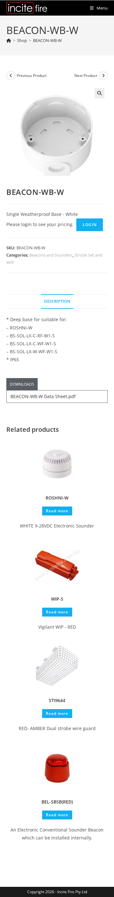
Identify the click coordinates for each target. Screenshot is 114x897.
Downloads (22, 384)
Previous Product (32, 75)
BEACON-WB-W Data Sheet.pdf (43, 396)
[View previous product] (10, 75)
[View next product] (103, 75)
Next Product (85, 75)
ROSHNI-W (57, 498)
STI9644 (57, 700)
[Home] (8, 40)
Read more (57, 511)
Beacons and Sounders (51, 255)
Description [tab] (57, 301)
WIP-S (57, 599)
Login (90, 224)
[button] (99, 93)
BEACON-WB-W (47, 40)
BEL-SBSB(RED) (57, 802)
